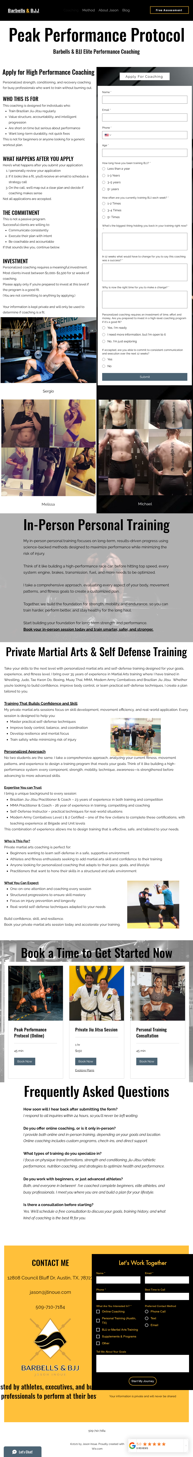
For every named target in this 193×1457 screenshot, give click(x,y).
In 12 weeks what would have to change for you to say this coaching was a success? (144, 258)
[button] (24, 1061)
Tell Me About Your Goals (111, 1351)
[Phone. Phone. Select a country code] (108, 135)
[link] (35, 1033)
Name (106, 92)
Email (106, 109)
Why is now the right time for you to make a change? (135, 287)
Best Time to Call (155, 1289)
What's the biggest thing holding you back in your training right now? (144, 227)
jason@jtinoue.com (50, 1292)
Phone (107, 127)
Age (105, 145)
